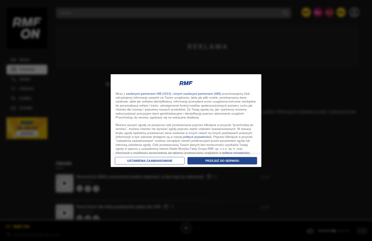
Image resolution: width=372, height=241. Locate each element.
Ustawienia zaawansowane (149, 160)
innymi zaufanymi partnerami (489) (197, 93)
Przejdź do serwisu (222, 160)
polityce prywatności (197, 137)
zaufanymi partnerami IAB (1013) (148, 93)
